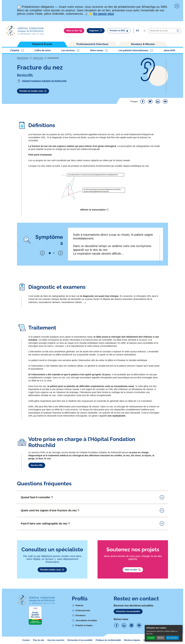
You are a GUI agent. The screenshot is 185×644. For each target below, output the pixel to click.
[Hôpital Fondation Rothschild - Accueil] (24, 30)
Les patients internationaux (133, 50)
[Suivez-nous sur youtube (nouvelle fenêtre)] (139, 625)
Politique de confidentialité (108, 640)
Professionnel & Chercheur (92, 44)
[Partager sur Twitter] (150, 101)
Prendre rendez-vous (50, 569)
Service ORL (25, 75)
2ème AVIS (169, 50)
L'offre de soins (42, 50)
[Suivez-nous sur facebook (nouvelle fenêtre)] (116, 625)
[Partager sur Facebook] (142, 101)
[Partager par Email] (165, 101)
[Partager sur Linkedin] (157, 101)
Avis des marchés (55, 640)
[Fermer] (176, 6)
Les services (68, 50)
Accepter (151, 638)
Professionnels (83, 610)
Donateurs (81, 615)
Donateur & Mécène (143, 44)
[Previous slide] (42, 253)
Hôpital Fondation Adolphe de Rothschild (44, 81)
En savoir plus (172, 638)
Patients (79, 605)
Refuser (160, 638)
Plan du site (38, 640)
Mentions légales (132, 640)
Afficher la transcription (93, 209)
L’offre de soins (38, 58)
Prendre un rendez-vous (31, 91)
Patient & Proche (42, 44)
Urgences (94, 30)
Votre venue (96, 50)
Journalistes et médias (86, 620)
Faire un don (72, 30)
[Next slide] (60, 253)
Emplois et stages (84, 625)
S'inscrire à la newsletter (128, 611)
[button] (50, 253)
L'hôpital (14, 50)
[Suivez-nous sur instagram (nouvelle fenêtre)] (131, 625)
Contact (26, 640)
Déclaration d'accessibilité (79, 640)
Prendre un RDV (117, 30)
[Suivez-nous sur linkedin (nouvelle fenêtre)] (123, 625)
